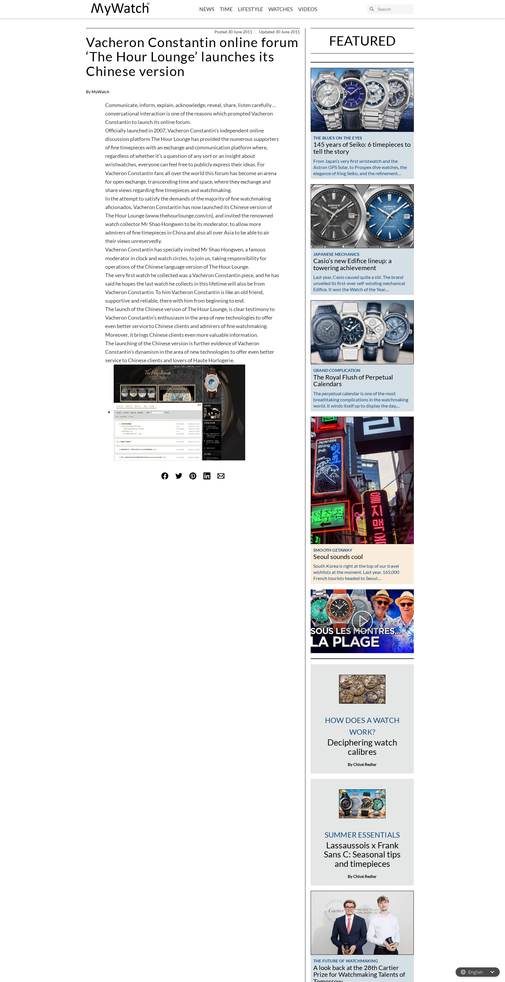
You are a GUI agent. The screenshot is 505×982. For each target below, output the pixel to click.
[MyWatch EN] (120, 9)
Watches (280, 9)
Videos (307, 9)
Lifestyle (250, 9)
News (207, 9)
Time (226, 9)
